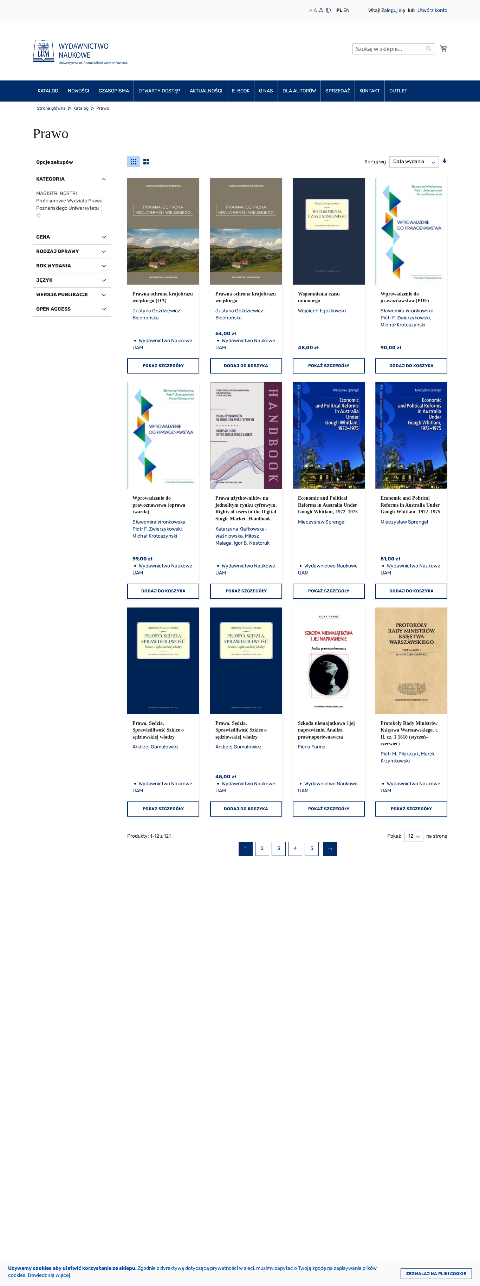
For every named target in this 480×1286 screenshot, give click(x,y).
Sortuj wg (375, 161)
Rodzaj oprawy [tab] (57, 251)
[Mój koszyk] (443, 48)
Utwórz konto (432, 10)
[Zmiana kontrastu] (328, 10)
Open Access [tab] (53, 309)
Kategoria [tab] (50, 179)
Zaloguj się (393, 10)
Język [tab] (44, 280)
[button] (339, 10)
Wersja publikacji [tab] (62, 295)
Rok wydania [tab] (53, 266)
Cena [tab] (43, 237)
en (346, 10)
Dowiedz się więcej (49, 1275)
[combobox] (393, 48)
